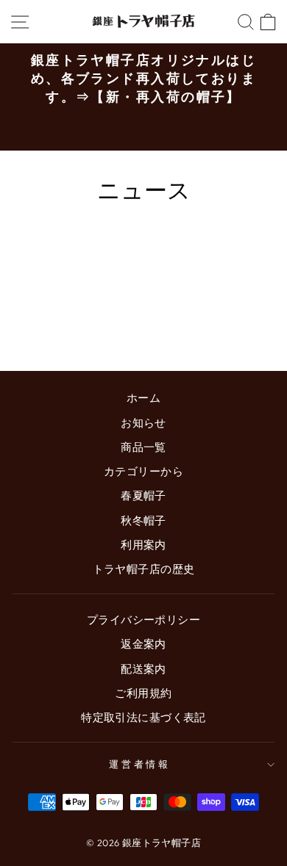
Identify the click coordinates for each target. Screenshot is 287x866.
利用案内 (143, 545)
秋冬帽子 (143, 520)
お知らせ (143, 423)
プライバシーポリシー (143, 620)
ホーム (143, 398)
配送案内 (143, 669)
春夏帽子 (143, 495)
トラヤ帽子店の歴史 (144, 569)
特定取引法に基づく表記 (143, 717)
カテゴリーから (143, 471)
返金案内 (143, 644)
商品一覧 (143, 447)
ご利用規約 (143, 693)
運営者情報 (140, 764)
